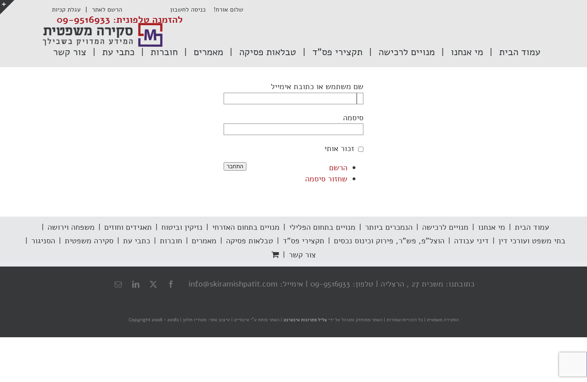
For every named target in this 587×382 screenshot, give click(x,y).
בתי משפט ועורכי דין (531, 240)
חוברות (171, 240)
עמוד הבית (532, 227)
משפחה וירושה (71, 227)
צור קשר (302, 254)
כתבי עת (136, 240)
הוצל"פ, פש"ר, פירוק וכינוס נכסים (389, 240)
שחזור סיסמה (326, 178)
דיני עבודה (471, 240)
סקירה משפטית (89, 240)
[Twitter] (153, 284)
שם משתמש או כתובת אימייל (317, 86)
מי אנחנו (491, 227)
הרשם (338, 167)
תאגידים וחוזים (128, 227)
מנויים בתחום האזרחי (246, 227)
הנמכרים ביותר (388, 227)
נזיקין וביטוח (181, 227)
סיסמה (353, 117)
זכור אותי (339, 148)
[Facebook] (171, 284)
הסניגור (43, 240)
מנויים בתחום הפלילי (322, 227)
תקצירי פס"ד (303, 240)
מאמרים (204, 240)
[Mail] (118, 284)
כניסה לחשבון (192, 9)
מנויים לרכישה (445, 227)
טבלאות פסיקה (249, 240)
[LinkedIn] (135, 284)
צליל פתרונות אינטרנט (304, 319)
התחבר (235, 166)
